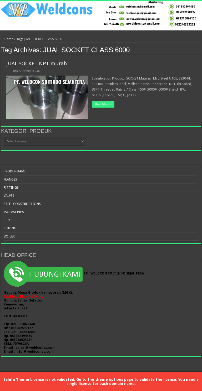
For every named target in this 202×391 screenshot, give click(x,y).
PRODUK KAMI (31, 71)
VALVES (9, 196)
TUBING (10, 228)
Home (8, 39)
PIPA (7, 220)
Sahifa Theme (16, 379)
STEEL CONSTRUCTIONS (22, 204)
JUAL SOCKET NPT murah (36, 63)
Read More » (103, 104)
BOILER (9, 236)
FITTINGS (15, 71)
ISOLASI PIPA (14, 212)
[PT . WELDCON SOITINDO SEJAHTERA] (101, 15)
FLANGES (10, 179)
